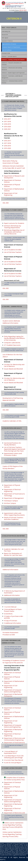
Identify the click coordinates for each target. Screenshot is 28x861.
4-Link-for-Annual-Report (12, 763)
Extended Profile (6, 53)
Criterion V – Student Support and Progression (13, 72)
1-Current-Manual (10, 607)
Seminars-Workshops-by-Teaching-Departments (12, 227)
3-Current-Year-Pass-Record (13, 760)
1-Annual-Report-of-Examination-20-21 (11, 752)
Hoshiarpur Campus (11, 501)
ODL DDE (6, 203)
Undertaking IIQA (6, 31)
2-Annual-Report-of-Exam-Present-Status (13, 610)
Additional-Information (10, 570)
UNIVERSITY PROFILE (7, 41)
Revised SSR (5, 34)
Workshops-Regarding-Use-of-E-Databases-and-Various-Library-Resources (14, 232)
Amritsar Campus (10, 503)
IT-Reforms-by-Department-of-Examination (14, 592)
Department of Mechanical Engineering (13, 695)
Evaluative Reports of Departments (11, 47)
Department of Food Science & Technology (14, 495)
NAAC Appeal (5, 37)
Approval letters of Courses (9, 44)
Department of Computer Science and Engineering (13, 691)
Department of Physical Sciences (12, 185)
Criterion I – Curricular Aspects (9, 56)
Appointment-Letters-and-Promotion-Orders (13, 454)
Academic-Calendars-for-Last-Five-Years (14, 550)
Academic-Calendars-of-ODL (12, 421)
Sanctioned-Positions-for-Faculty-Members (12, 444)
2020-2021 (7, 129)
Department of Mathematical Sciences (14, 190)
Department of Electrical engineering (12, 490)
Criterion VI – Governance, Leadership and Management (12, 76)
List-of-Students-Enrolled (12, 250)
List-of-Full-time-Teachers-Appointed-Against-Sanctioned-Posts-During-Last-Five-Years (14, 449)
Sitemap (20, 8)
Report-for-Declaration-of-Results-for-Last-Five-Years (13, 554)
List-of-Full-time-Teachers (13, 252)
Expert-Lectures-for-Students (14, 223)
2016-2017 (7, 119)
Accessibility (14, 8)
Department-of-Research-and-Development (14, 177)
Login (24, 8)
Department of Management (14, 498)
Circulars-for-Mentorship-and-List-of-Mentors (14, 365)
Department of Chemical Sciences (12, 181)
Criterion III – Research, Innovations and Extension (11, 63)
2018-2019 (7, 124)
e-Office (5, 8)
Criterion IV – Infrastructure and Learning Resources (12, 68)
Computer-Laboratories (12, 343)
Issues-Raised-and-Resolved (13, 369)
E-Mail (9, 8)
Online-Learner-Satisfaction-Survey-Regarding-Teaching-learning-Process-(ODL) (12, 834)
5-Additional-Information (12, 623)
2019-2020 (7, 127)
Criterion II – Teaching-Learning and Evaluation (13, 59)
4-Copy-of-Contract (10, 621)
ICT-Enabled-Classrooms (12, 345)
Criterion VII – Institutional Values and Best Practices (12, 81)
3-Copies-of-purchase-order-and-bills (13, 617)
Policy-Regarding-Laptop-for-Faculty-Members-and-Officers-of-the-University (14, 338)
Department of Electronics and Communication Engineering (14, 739)
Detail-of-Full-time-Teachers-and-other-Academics (14, 518)
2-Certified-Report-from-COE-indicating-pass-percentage (14, 757)
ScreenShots (8, 614)
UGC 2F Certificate (7, 50)
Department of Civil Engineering (10, 194)
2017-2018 (7, 121)
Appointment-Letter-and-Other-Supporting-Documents (14, 514)
